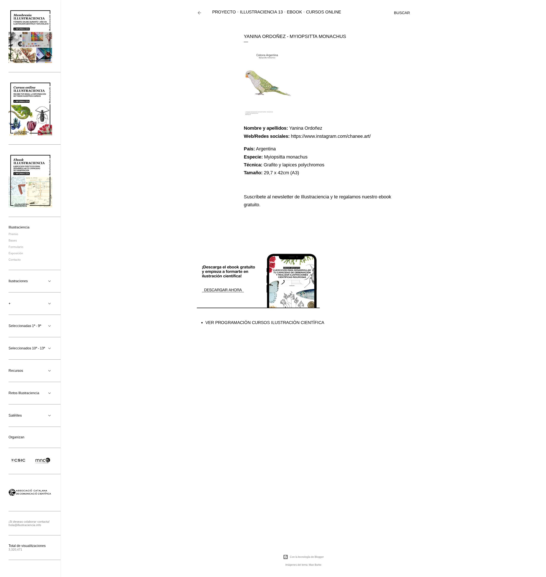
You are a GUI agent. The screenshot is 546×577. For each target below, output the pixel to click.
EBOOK (294, 12)
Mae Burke (315, 564)
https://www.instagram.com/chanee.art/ (331, 136)
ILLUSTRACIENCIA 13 (261, 12)
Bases (13, 240)
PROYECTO (224, 12)
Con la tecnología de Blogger (307, 556)
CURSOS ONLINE (323, 12)
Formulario (16, 247)
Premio (13, 234)
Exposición (16, 253)
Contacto (15, 259)
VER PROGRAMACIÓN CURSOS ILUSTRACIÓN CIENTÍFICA (264, 322)
